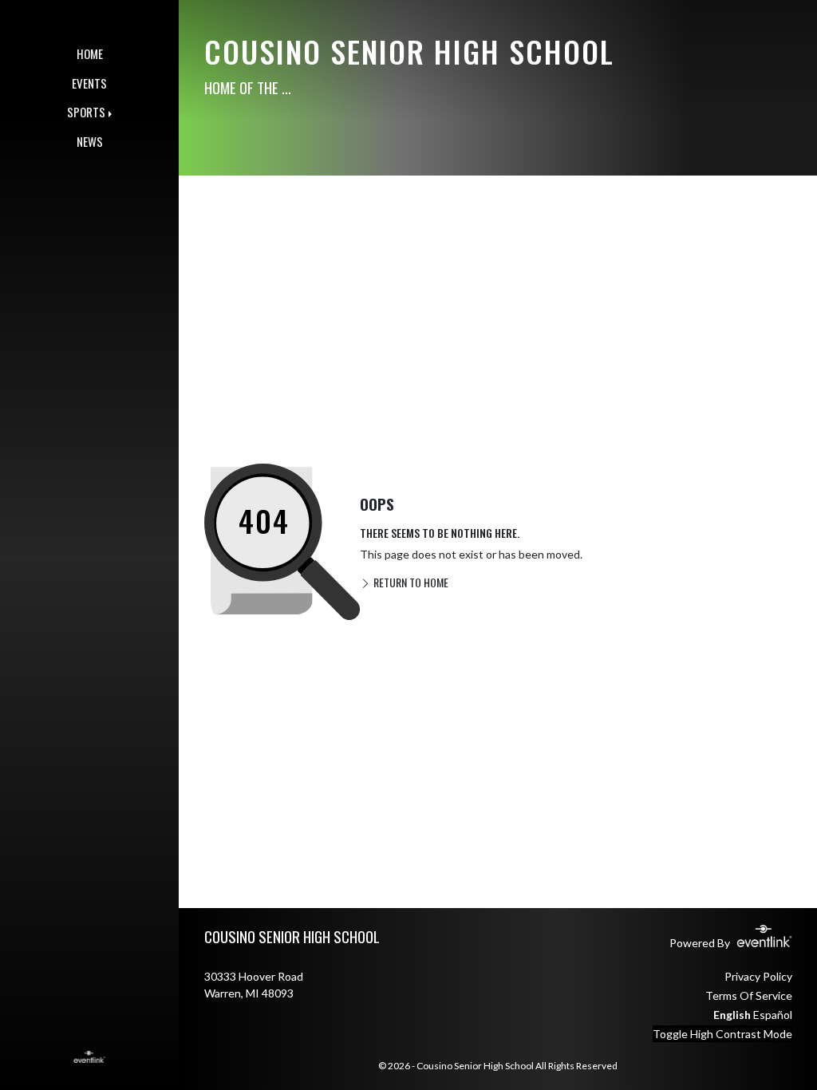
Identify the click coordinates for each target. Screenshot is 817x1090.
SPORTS (86, 111)
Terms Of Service (748, 995)
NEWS (90, 141)
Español (772, 1014)
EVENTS (89, 83)
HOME (90, 53)
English (732, 1014)
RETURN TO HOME (409, 582)
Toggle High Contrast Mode (722, 1034)
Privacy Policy (758, 976)
